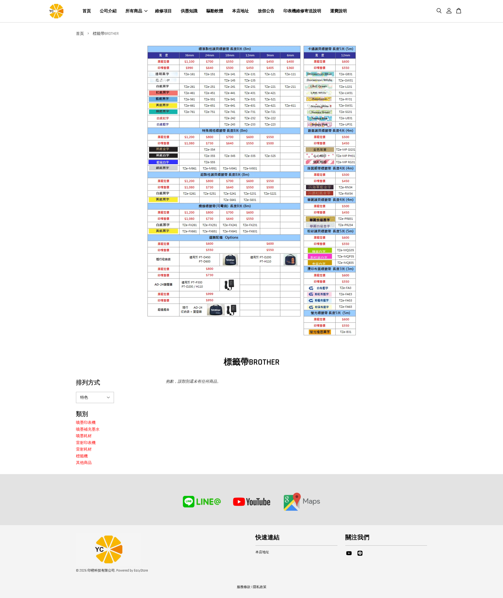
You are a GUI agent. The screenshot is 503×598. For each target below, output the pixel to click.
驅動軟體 (214, 11)
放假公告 (266, 11)
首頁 (87, 11)
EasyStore (141, 570)
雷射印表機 (86, 442)
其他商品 (84, 462)
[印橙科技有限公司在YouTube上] (349, 556)
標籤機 (82, 456)
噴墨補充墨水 (88, 429)
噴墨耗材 (84, 436)
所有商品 (133, 11)
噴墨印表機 (86, 422)
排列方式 (88, 383)
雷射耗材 (84, 449)
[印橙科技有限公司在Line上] (360, 556)
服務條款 (243, 587)
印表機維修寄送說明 (302, 11)
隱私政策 (259, 587)
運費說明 (338, 11)
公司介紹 (108, 11)
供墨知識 (189, 11)
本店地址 (240, 11)
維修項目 (163, 11)
